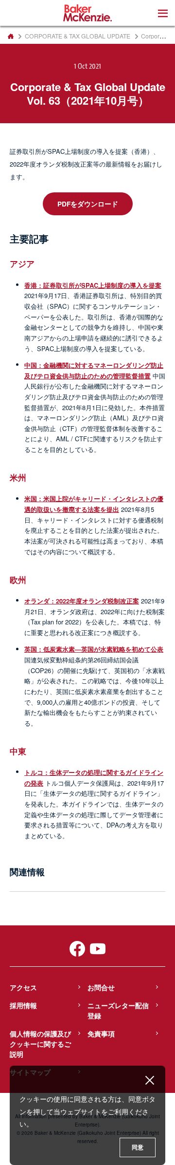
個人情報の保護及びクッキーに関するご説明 (40, 1044)
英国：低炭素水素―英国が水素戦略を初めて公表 (93, 649)
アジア (22, 263)
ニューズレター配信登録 (118, 1010)
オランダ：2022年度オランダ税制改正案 (81, 600)
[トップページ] (10, 36)
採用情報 (23, 1005)
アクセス (23, 987)
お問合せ (101, 987)
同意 (137, 1147)
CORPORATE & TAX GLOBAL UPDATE (77, 36)
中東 (18, 751)
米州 (18, 477)
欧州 (18, 579)
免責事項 (101, 1033)
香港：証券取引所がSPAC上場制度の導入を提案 (92, 285)
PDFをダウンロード (87, 203)
